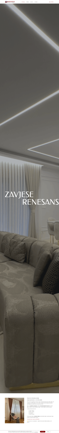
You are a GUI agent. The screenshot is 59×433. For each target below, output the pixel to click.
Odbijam (48, 431)
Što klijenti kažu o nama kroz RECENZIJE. (33, 419)
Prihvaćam (42, 431)
